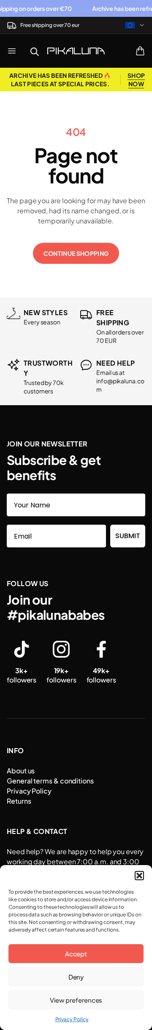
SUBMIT (127, 536)
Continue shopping (76, 253)
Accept (76, 954)
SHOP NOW (136, 80)
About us (21, 770)
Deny (76, 977)
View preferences (76, 1000)
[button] (139, 875)
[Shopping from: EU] (135, 25)
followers (21, 675)
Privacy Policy (72, 1019)
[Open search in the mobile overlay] (34, 51)
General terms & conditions (50, 780)
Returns (19, 800)
